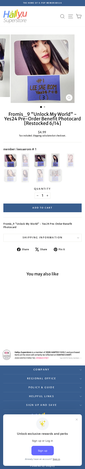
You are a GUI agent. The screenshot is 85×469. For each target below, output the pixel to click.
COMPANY (41, 369)
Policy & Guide (41, 387)
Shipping (37, 135)
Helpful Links (41, 396)
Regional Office (41, 378)
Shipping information (43, 237)
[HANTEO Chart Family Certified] (42, 355)
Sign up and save (41, 405)
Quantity (42, 188)
